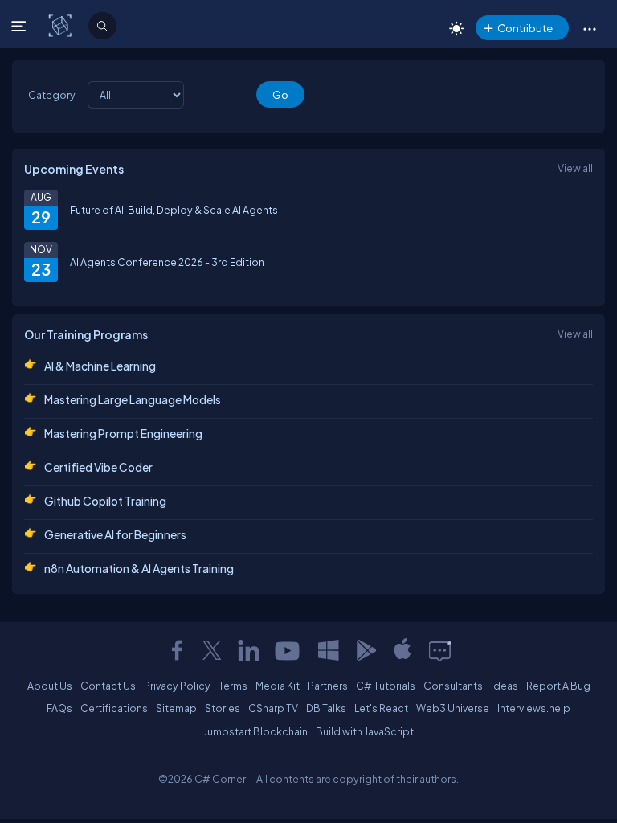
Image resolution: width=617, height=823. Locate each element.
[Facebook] (176, 650)
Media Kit (277, 685)
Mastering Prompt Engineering (123, 433)
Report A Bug (558, 685)
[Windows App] (328, 650)
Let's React (381, 708)
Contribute (525, 28)
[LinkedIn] (248, 650)
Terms (233, 685)
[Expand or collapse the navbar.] (20, 25)
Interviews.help (533, 708)
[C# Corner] (61, 25)
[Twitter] (212, 650)
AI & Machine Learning (100, 365)
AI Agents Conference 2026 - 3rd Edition (167, 262)
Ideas (504, 685)
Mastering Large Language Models (132, 399)
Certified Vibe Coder (98, 467)
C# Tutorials (385, 685)
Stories (222, 708)
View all (575, 168)
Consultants (453, 685)
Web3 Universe (452, 708)
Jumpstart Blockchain (255, 731)
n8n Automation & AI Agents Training (139, 568)
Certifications (114, 708)
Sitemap (176, 708)
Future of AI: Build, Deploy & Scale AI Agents (174, 209)
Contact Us (108, 685)
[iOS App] (402, 650)
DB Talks (326, 708)
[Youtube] (288, 650)
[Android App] (365, 650)
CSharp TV (273, 708)
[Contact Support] (440, 650)
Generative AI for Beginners (115, 534)
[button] (589, 28)
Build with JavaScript (365, 731)
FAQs (59, 708)
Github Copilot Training (105, 500)
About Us (49, 685)
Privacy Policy (177, 685)
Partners (328, 685)
